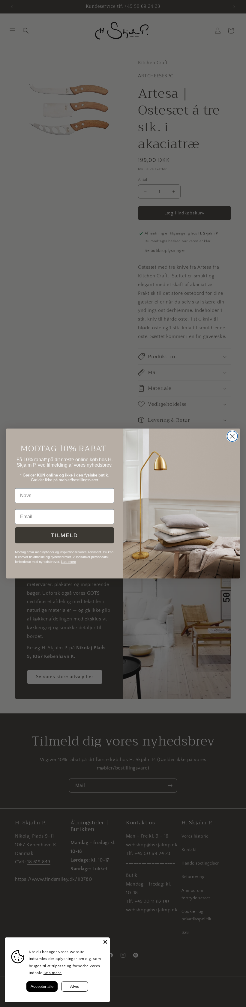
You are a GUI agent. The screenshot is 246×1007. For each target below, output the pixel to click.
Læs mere (53, 973)
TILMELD (64, 535)
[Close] (105, 942)
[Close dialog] (232, 436)
